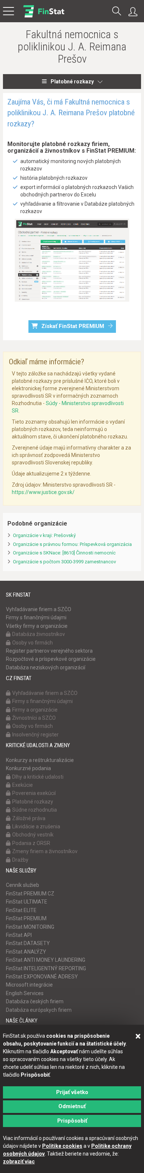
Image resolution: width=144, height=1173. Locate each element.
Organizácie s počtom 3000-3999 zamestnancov (64, 561)
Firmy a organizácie (35, 710)
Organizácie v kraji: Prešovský (44, 535)
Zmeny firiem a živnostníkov (45, 851)
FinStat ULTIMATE (26, 902)
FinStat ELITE (21, 910)
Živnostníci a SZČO (34, 718)
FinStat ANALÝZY (26, 952)
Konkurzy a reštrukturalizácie (40, 760)
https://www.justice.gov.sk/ (43, 492)
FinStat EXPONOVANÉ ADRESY (42, 977)
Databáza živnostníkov (38, 634)
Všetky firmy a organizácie (37, 626)
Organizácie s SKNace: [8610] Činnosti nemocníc (64, 553)
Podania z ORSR (31, 843)
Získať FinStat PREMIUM (72, 326)
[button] (116, 11)
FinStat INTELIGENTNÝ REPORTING (46, 968)
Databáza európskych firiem (39, 1010)
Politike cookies (62, 1146)
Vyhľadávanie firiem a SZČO (38, 609)
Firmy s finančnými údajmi (36, 617)
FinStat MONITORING (30, 927)
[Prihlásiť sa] (134, 12)
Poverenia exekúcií (34, 793)
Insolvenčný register (35, 735)
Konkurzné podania (28, 768)
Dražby (20, 860)
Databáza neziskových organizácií (45, 667)
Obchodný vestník (33, 835)
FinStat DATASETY (28, 943)
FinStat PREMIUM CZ (30, 894)
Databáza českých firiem (35, 1001)
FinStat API (19, 935)
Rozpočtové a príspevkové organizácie (51, 659)
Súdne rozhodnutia (34, 810)
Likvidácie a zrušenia (36, 826)
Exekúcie (22, 785)
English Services (25, 993)
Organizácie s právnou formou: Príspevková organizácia (72, 544)
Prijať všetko (72, 1092)
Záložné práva (28, 818)
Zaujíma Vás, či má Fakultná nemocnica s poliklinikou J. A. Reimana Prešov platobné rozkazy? (71, 112)
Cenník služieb (22, 885)
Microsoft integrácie (29, 985)
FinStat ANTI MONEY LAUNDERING (45, 960)
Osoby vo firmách (32, 643)
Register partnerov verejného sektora (49, 651)
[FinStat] (43, 16)
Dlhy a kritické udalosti (38, 777)
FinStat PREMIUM (26, 918)
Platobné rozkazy (72, 82)
